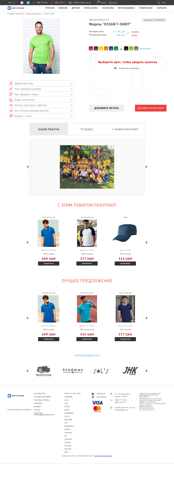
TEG (66, 423)
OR (106, 49)
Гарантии (38, 403)
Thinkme (68, 433)
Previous (27, 167)
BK (126, 49)
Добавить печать (106, 108)
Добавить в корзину (150, 108)
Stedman (68, 397)
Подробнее (49, 263)
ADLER (67, 410)
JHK (66, 403)
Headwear (68, 413)
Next (146, 167)
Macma (67, 429)
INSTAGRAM (101, 397)
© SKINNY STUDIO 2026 (103, 456)
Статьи (37, 410)
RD (91, 49)
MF (65, 436)
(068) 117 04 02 (42, 3)
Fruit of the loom (72, 394)
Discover (68, 420)
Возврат (37, 407)
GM (136, 49)
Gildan (67, 442)
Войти (114, 3)
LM (131, 49)
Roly (66, 452)
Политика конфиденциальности (44, 414)
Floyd (67, 416)
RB (111, 49)
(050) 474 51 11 (60, 3)
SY (101, 49)
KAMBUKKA (69, 426)
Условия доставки (42, 397)
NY (96, 49)
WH (121, 49)
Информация (146, 8)
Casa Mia (68, 439)
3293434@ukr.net (121, 410)
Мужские (49, 8)
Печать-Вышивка (126, 8)
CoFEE (67, 407)
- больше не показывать (128, 68)
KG (116, 49)
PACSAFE (68, 446)
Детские (76, 8)
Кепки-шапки (91, 8)
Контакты (162, 8)
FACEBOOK (101, 394)
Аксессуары (108, 8)
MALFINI (67, 449)
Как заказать (40, 394)
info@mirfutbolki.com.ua (82, 3)
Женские (63, 8)
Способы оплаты (41, 400)
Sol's (66, 400)
